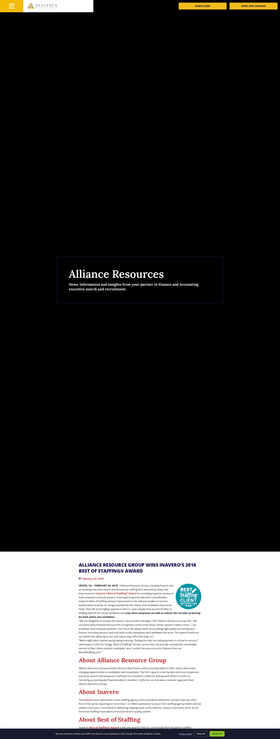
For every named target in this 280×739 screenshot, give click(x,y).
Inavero (88, 699)
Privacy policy (185, 734)
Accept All (217, 733)
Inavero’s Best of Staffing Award (116, 593)
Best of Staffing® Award (104, 727)
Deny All (201, 733)
